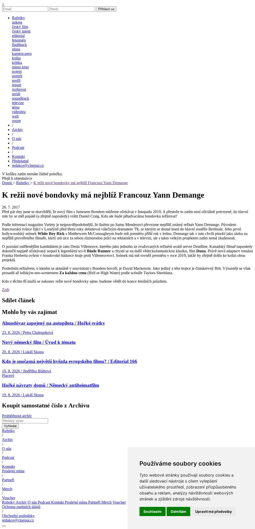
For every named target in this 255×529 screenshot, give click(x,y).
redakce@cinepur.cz (28, 165)
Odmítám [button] (178, 511)
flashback (19, 45)
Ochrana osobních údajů (21, 507)
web (15, 116)
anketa (17, 22)
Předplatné (20, 161)
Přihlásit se (106, 9)
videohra (19, 112)
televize (18, 103)
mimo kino (20, 67)
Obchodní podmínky (18, 516)
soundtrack (20, 98)
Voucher (8, 498)
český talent (21, 31)
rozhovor (19, 89)
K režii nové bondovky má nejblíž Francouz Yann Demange (80, 183)
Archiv (7, 440)
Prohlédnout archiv (17, 416)
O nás (6, 448)
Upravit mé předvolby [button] (213, 511)
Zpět (5, 290)
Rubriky (23, 183)
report (16, 85)
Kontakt (8, 466)
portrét (17, 76)
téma (15, 107)
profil (16, 80)
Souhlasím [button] (152, 511)
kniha (16, 58)
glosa (16, 49)
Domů (7, 183)
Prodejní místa (13, 471)
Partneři (8, 480)
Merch (7, 489)
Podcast (8, 457)
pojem (17, 71)
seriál (16, 94)
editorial (18, 36)
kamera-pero (22, 53)
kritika (17, 62)
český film (20, 27)
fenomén (19, 40)
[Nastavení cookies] (4, 526)
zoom (16, 121)
